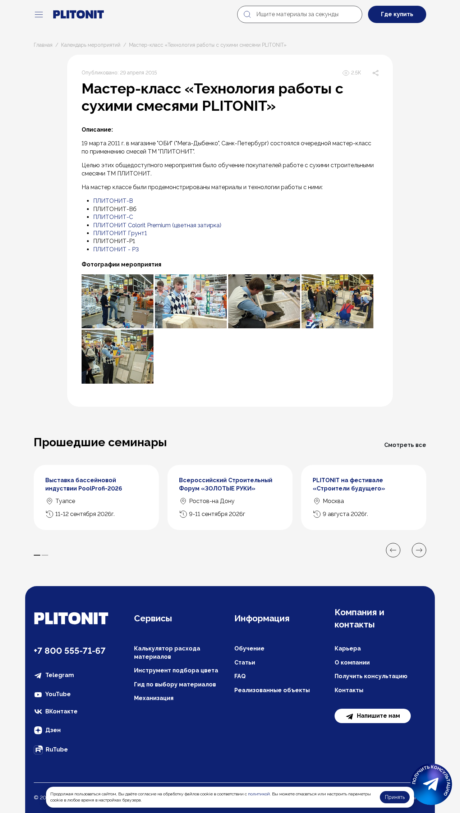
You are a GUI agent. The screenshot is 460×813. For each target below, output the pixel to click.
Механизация (154, 698)
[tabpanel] (96, 497)
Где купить (397, 14)
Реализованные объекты (272, 690)
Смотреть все (405, 445)
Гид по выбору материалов (175, 684)
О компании (352, 662)
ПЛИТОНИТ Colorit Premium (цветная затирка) (157, 225)
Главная (43, 45)
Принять (395, 797)
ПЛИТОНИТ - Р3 (116, 249)
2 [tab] (45, 555)
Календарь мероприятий (90, 45)
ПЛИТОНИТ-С (113, 217)
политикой (259, 793)
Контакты (349, 690)
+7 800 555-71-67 (70, 650)
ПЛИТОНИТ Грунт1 (120, 233)
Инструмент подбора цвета (176, 670)
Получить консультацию (371, 676)
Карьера (348, 648)
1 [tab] (37, 555)
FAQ (240, 676)
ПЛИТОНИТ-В (113, 200)
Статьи (244, 662)
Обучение (249, 648)
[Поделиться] (375, 73)
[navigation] (39, 14)
